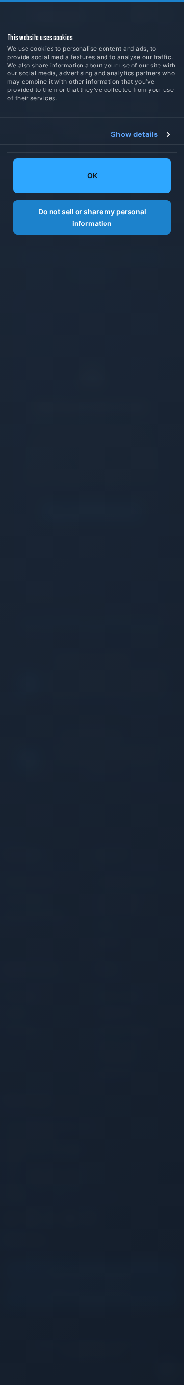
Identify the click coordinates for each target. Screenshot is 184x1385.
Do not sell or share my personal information (92, 217)
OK (92, 175)
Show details (134, 134)
